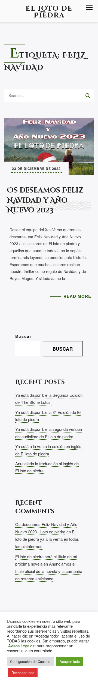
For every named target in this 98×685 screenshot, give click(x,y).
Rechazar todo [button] (22, 672)
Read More (77, 296)
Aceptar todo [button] (70, 661)
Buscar (23, 336)
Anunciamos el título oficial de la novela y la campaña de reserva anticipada (48, 571)
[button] (89, 8)
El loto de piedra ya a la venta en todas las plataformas (47, 539)
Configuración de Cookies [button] (30, 661)
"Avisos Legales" (21, 645)
